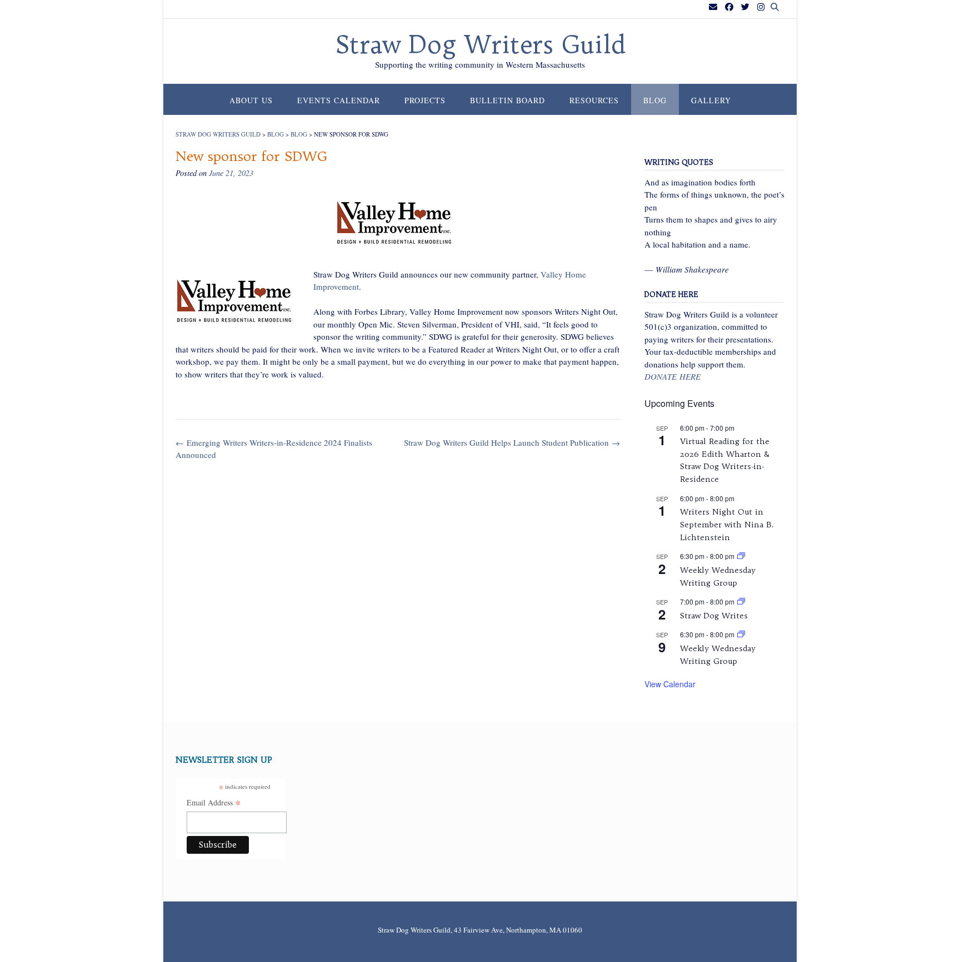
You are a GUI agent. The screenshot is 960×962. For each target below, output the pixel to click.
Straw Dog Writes (714, 616)
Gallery (711, 100)
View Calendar (670, 683)
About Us (251, 100)
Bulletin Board (507, 100)
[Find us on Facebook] (729, 7)
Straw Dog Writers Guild (480, 45)
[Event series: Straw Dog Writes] (741, 601)
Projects (425, 100)
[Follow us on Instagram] (760, 7)
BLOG (655, 100)
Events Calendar (338, 100)
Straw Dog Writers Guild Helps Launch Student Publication (512, 442)
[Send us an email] (713, 7)
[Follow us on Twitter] (745, 7)
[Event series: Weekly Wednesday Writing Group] (741, 556)
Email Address (214, 803)
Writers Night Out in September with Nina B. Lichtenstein (727, 524)
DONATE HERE (672, 376)
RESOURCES (594, 100)
